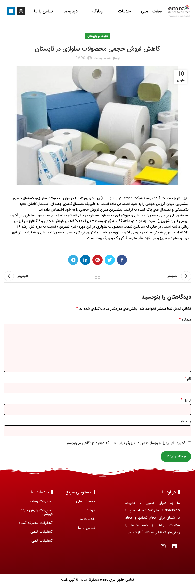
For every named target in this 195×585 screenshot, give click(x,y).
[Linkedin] (11, 11)
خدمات (124, 11)
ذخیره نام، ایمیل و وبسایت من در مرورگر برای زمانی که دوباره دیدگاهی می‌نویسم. (126, 443)
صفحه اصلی (151, 11)
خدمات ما (87, 519)
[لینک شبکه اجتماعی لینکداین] (85, 260)
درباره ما (70, 11)
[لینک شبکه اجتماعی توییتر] (110, 260)
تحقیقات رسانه (41, 501)
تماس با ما (43, 11)
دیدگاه (185, 319)
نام (187, 378)
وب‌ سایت (184, 421)
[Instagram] (21, 11)
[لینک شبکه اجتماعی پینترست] (97, 260)
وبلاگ (97, 11)
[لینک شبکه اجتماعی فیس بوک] (122, 260)
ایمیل (186, 400)
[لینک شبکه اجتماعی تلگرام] (73, 260)
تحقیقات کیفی (41, 532)
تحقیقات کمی (42, 540)
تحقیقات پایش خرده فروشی (37, 512)
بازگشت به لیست (97, 276)
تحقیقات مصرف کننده (36, 523)
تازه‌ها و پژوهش (97, 36)
